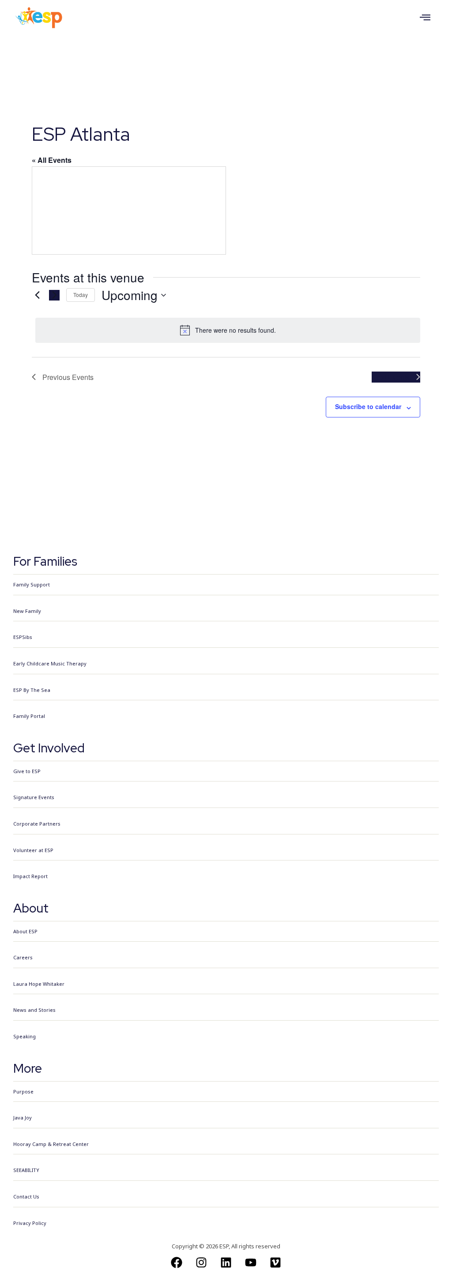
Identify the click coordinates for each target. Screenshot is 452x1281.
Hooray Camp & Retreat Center (51, 1144)
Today (80, 294)
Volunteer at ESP (33, 850)
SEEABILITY (26, 1170)
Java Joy (22, 1117)
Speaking (24, 1036)
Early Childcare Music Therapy (50, 663)
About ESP (25, 931)
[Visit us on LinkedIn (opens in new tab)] (226, 1262)
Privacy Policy (29, 1223)
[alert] (227, 330)
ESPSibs (22, 637)
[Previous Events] (37, 295)
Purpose (23, 1091)
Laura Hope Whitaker (38, 983)
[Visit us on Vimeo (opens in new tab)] (275, 1262)
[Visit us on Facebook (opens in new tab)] (176, 1262)
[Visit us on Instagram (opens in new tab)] (201, 1262)
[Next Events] (54, 295)
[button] (425, 18)
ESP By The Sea (31, 690)
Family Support (31, 584)
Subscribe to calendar (368, 406)
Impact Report (30, 876)
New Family (27, 611)
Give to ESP (27, 771)
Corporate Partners (36, 823)
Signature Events (33, 797)
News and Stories (34, 1010)
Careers (23, 957)
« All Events (52, 160)
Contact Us (26, 1196)
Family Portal (29, 716)
